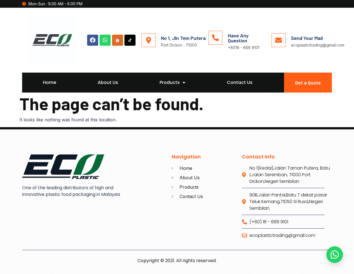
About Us (108, 82)
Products (170, 82)
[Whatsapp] (105, 40)
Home (49, 82)
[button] (334, 254)
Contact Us (240, 82)
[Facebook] (92, 40)
